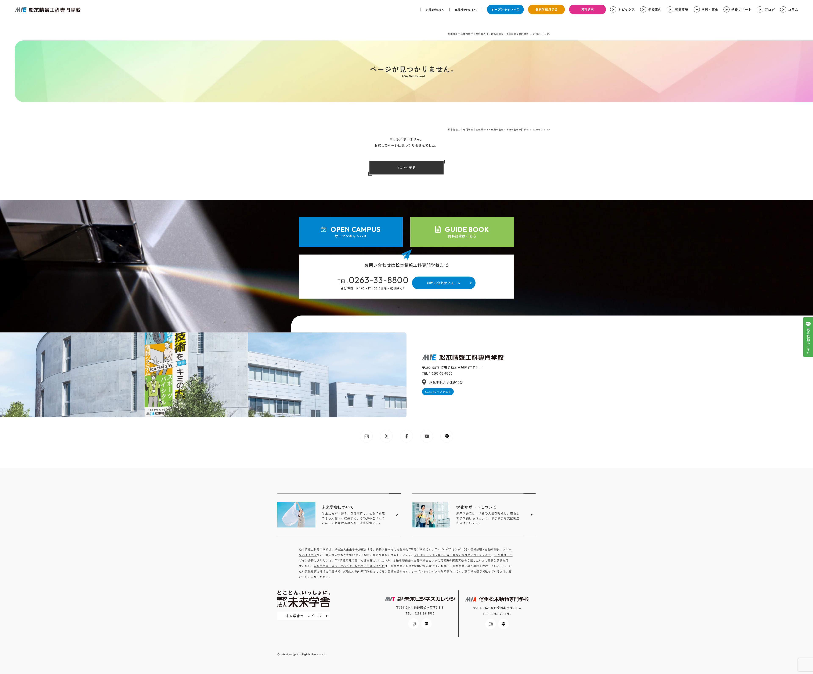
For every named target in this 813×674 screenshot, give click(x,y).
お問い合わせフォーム (444, 283)
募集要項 (681, 9)
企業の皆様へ (435, 10)
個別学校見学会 (546, 9)
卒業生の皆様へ (466, 10)
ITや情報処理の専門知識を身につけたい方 (362, 560)
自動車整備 (492, 549)
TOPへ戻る (406, 167)
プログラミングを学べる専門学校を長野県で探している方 (452, 555)
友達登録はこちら (808, 340)
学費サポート (741, 9)
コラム (793, 9)
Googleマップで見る (438, 391)
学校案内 (655, 9)
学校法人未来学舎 (346, 549)
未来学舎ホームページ (304, 615)
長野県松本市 (385, 549)
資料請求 (587, 9)
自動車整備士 (402, 560)
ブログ (770, 9)
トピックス (626, 9)
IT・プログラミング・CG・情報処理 (458, 549)
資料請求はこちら (467, 231)
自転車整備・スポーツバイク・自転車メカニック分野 (349, 566)
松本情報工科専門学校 (47, 9)
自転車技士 (421, 560)
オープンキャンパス (505, 9)
